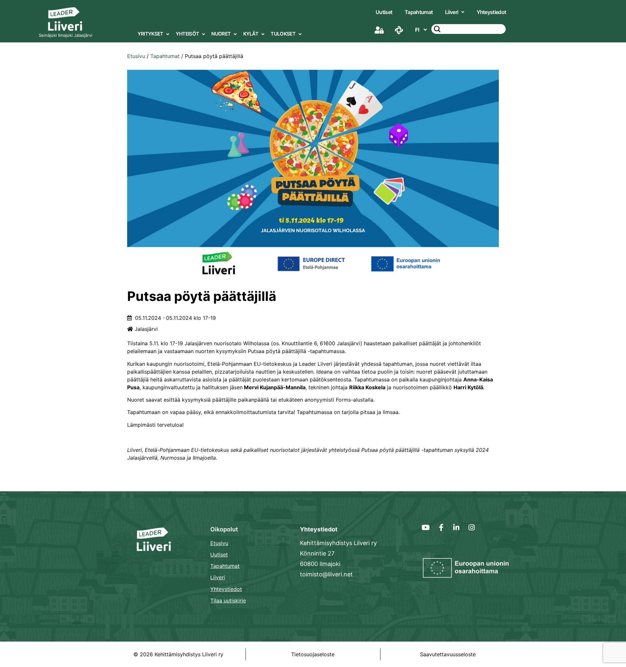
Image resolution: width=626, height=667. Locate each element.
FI (417, 29)
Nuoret (221, 34)
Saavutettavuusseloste (448, 654)
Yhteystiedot (491, 12)
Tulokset (283, 34)
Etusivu (136, 56)
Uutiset (384, 12)
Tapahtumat (419, 12)
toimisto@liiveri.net (326, 574)
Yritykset (150, 34)
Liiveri (451, 12)
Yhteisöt (187, 34)
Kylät (251, 34)
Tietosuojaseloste (313, 654)
